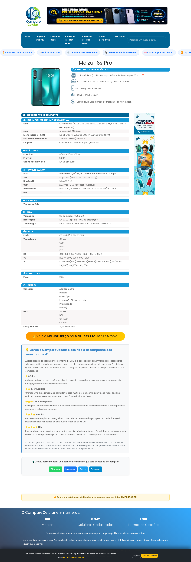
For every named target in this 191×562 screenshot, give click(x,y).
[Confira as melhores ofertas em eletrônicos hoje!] (107, 16)
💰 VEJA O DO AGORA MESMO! (75, 336)
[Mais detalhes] (143, 75)
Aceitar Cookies (150, 555)
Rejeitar (136, 555)
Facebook (70, 469)
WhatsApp (56, 469)
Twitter (83, 469)
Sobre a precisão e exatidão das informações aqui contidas (96, 497)
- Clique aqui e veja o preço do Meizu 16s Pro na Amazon (102, 101)
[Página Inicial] (33, 16)
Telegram (95, 469)
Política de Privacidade (73, 557)
